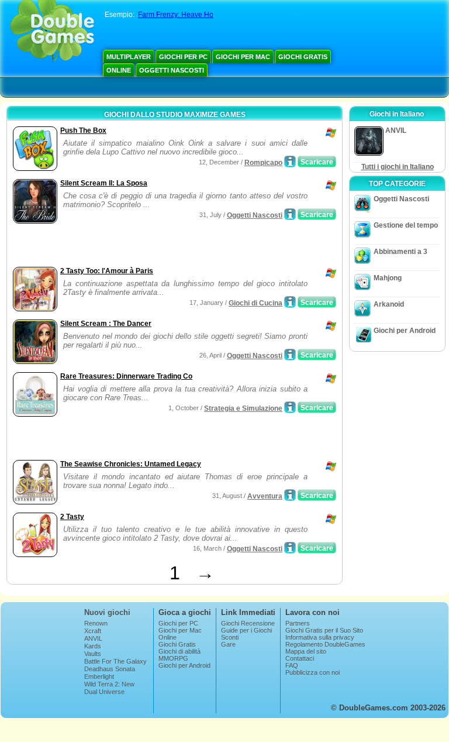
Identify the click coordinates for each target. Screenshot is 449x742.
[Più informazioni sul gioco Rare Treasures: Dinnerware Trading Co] (290, 407)
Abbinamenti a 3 (400, 252)
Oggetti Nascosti (171, 70)
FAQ (291, 665)
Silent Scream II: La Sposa (103, 183)
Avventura (264, 496)
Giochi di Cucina (255, 303)
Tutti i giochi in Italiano (397, 167)
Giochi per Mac (243, 56)
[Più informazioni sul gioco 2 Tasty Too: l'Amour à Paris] (290, 302)
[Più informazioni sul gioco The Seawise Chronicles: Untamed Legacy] (290, 495)
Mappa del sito (305, 651)
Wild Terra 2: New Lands (109, 688)
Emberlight (99, 676)
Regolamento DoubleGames (325, 644)
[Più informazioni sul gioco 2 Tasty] (290, 548)
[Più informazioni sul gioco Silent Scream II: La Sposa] (290, 214)
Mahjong (388, 278)
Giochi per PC (183, 56)
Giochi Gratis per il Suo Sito (324, 630)
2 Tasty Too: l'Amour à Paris (106, 271)
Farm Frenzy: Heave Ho (175, 15)
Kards (92, 646)
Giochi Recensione (248, 623)
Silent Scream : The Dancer (105, 324)
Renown (96, 623)
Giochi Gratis (302, 56)
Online (118, 70)
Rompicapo (263, 163)
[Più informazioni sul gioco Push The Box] (290, 161)
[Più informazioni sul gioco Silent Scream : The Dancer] (290, 354)
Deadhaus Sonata (109, 668)
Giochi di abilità (179, 651)
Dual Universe (104, 691)
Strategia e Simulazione (243, 408)
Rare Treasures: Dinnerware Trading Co (126, 376)
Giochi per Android (405, 331)
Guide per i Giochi (246, 630)
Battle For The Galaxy (115, 661)
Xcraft (92, 630)
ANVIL (93, 638)
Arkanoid (389, 304)
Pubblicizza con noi (312, 672)
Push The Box (83, 130)
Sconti (230, 637)
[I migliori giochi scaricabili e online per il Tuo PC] (52, 32)
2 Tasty (72, 517)
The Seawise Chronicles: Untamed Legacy (130, 464)
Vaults (92, 653)
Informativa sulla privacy (319, 637)
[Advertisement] (147, 246)
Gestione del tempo (406, 225)
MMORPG (173, 658)
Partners (297, 623)
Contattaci (299, 658)
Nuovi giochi (107, 612)
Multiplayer (128, 56)
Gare (228, 644)
